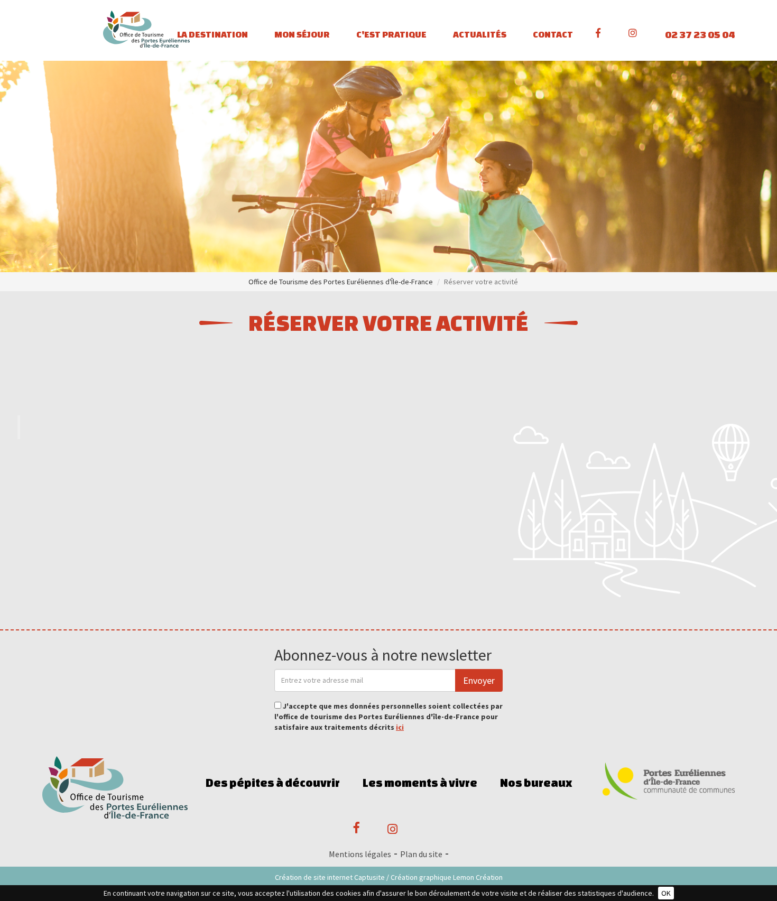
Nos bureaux (536, 782)
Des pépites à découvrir (273, 782)
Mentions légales (360, 854)
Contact (553, 34)
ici (400, 727)
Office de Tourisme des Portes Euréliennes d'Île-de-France (340, 281)
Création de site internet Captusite (330, 877)
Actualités (479, 34)
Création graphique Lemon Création (447, 877)
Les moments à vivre (420, 782)
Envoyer (479, 680)
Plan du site (421, 854)
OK (666, 893)
